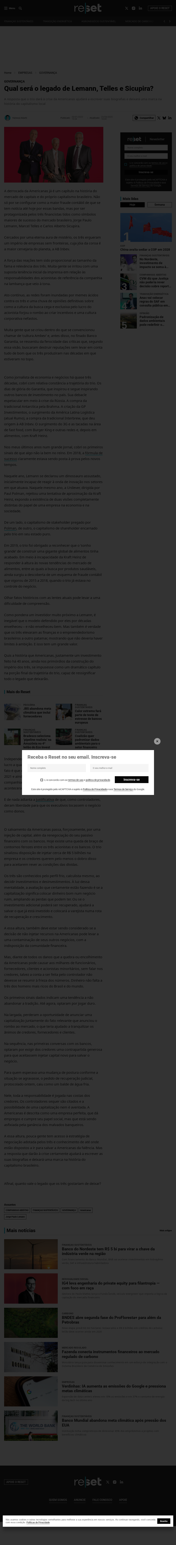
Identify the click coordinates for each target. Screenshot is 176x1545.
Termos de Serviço (123, 789)
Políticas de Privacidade (38, 1522)
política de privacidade (98, 780)
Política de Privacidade (95, 789)
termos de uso (75, 780)
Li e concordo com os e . (77, 780)
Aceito (164, 1521)
